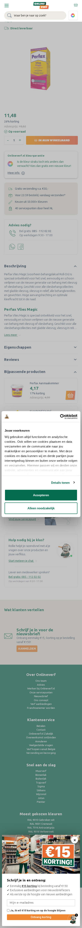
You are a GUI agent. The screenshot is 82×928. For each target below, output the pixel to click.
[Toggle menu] (6, 5)
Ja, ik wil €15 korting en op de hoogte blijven (37, 910)
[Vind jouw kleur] (73, 15)
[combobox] (35, 15)
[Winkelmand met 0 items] (75, 5)
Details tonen (60, 482)
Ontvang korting (41, 917)
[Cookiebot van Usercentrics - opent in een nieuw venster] (60, 416)
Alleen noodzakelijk (41, 508)
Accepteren (41, 495)
